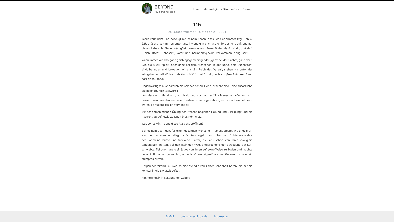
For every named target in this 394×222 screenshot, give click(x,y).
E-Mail (170, 216)
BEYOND (164, 7)
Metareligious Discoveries (221, 9)
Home (196, 9)
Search (247, 9)
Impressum (221, 216)
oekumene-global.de (194, 216)
